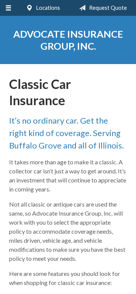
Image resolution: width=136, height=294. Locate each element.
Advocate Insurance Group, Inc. (68, 40)
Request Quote (107, 8)
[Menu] (8, 8)
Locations (47, 8)
